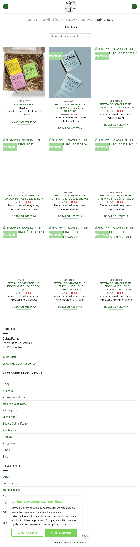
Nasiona (8, 390)
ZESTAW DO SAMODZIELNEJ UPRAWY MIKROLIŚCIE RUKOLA (116, 197)
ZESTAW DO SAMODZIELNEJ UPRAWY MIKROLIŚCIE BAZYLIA (116, 106)
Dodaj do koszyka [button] (24, 122)
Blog (5, 456)
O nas (6, 476)
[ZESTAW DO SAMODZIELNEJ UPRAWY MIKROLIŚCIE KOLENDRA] (70, 72)
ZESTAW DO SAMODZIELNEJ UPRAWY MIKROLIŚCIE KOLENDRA (70, 107)
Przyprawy (9, 443)
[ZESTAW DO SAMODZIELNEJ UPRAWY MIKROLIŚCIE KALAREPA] (24, 163)
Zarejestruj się (11, 489)
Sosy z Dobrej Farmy (15, 423)
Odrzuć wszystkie (27, 532)
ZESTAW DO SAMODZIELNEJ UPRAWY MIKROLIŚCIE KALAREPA (23, 197)
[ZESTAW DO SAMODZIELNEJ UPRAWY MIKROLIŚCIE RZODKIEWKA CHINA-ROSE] (116, 251)
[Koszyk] (134, 6)
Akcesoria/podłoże (14, 397)
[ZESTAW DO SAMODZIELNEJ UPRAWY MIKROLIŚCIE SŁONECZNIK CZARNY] (70, 251)
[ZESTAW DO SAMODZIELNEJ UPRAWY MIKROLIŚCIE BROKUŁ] (70, 163)
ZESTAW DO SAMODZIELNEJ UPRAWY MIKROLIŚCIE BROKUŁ (70, 197)
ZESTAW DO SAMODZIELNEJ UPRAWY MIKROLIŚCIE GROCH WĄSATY (24, 286)
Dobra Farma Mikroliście (43, 19)
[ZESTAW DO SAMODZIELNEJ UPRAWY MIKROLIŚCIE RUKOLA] (116, 163)
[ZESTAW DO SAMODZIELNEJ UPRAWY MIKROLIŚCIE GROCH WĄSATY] (24, 251)
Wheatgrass (10, 410)
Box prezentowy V (24, 104)
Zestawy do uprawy (79, 19)
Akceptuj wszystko (61, 532)
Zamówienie (10, 483)
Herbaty (7, 436)
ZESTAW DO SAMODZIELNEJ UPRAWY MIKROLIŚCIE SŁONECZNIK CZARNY (70, 286)
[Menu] (6, 6)
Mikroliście (9, 416)
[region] (44, 518)
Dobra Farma (79, 542)
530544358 (9, 356)
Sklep (6, 384)
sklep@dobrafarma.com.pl (19, 363)
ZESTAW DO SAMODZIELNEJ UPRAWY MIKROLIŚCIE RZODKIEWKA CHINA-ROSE (116, 286)
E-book (7, 449)
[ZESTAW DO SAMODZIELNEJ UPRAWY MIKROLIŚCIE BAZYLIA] (116, 72)
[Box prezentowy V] (24, 72)
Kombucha (9, 430)
